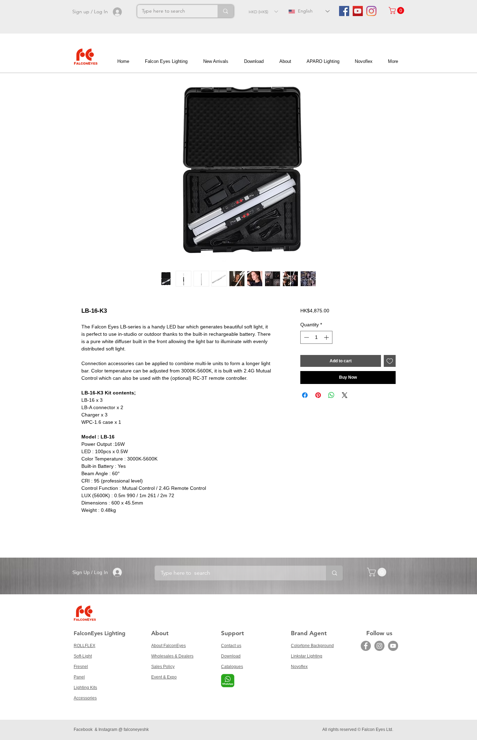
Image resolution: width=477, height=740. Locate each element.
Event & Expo (164, 677)
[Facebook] (366, 646)
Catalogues (232, 666)
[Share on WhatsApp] (331, 395)
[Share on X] (344, 395)
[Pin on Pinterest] (318, 395)
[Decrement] (305, 337)
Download (231, 656)
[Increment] (327, 337)
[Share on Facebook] (305, 395)
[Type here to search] (226, 11)
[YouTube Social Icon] (358, 11)
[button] (263, 11)
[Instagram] (371, 11)
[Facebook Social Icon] (344, 11)
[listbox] (263, 11)
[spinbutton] (316, 337)
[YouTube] (393, 646)
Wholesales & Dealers (172, 656)
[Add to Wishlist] (390, 361)
